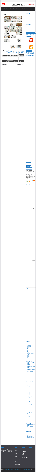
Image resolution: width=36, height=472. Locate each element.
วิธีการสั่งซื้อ (22, 8)
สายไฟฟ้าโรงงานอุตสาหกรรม (29, 361)
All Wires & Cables (4, 64)
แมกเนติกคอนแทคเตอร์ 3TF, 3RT (30, 382)
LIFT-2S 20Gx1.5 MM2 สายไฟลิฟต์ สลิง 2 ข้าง (33, 261)
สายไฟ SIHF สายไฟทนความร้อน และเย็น (31, 366)
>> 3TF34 (28, 384)
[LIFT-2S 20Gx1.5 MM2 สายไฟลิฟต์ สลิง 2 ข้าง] (28, 261)
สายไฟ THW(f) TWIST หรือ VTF (30, 346)
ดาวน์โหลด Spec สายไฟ (28, 435)
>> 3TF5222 (28, 392)
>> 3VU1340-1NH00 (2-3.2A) (30, 406)
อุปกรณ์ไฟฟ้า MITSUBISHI (25, 457)
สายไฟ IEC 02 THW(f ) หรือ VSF (30, 345)
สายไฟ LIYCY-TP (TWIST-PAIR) (30, 363)
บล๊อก (15, 461)
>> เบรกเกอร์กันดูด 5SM (29, 417)
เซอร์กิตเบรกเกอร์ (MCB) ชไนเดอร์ (30, 426)
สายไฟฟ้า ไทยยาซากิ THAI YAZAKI (29, 343)
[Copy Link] (28, 181)
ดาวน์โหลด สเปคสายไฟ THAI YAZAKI (31, 436)
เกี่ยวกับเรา (7, 8)
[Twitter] (28, 180)
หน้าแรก (4, 8)
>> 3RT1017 (28, 393)
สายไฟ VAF (28, 347)
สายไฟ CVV (28, 355)
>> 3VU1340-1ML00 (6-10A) (30, 411)
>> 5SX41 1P (28, 414)
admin (31, 174)
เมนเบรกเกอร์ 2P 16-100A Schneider (31, 427)
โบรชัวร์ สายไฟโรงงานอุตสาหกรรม (30, 434)
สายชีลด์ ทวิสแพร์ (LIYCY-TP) (29, 165)
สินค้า (10, 8)
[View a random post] (34, 9)
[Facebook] (27, 180)
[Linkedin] (32, 180)
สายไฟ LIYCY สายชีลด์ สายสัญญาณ (30, 362)
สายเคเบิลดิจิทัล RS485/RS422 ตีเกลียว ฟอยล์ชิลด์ (30, 172)
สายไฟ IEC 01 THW (29, 344)
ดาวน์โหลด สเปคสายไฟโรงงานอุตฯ (30, 437)
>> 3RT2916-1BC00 (31, 398)
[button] (11, 8)
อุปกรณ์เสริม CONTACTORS (31, 396)
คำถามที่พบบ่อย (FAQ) (17, 464)
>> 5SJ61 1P (28, 416)
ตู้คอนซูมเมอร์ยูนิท (28, 425)
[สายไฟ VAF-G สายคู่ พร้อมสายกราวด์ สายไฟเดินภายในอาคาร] (28, 209)
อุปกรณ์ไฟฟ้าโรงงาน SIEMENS (29, 381)
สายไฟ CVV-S (28, 356)
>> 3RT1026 (28, 394)
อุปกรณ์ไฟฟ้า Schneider (28, 423)
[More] (29, 181)
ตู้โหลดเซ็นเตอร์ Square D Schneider (31, 424)
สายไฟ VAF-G (28, 348)
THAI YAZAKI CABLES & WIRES (20, 64)
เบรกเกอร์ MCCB (28, 402)
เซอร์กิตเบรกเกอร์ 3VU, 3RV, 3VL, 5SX (31, 405)
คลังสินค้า (14, 8)
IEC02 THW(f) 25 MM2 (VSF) (33, 313)
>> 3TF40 (28, 385)
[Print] (34, 180)
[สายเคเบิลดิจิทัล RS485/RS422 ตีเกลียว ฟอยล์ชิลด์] (31, 163)
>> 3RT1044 (28, 395)
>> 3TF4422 (28, 386)
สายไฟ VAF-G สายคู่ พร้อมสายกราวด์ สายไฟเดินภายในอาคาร (33, 208)
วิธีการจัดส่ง (25, 8)
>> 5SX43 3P (28, 415)
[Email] (27, 181)
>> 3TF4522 (28, 387)
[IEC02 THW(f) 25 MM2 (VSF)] (28, 314)
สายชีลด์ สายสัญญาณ (28, 166)
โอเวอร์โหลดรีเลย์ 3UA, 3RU (30, 401)
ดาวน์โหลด (17, 8)
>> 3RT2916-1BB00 (31, 397)
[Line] (31, 180)
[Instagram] (29, 180)
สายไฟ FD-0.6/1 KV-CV (29, 357)
